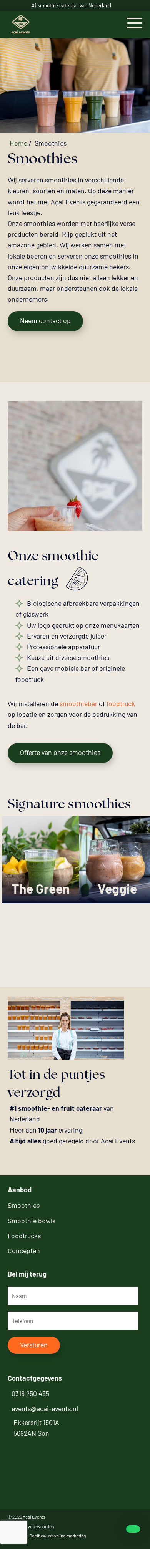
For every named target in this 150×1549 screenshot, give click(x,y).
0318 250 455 (30, 1393)
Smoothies (24, 1205)
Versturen (34, 1344)
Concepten (24, 1250)
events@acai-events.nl (45, 1408)
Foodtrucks (24, 1235)
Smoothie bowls (31, 1220)
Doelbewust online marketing (57, 1535)
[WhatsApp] (36, 1448)
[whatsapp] (130, 1529)
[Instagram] (17, 1448)
